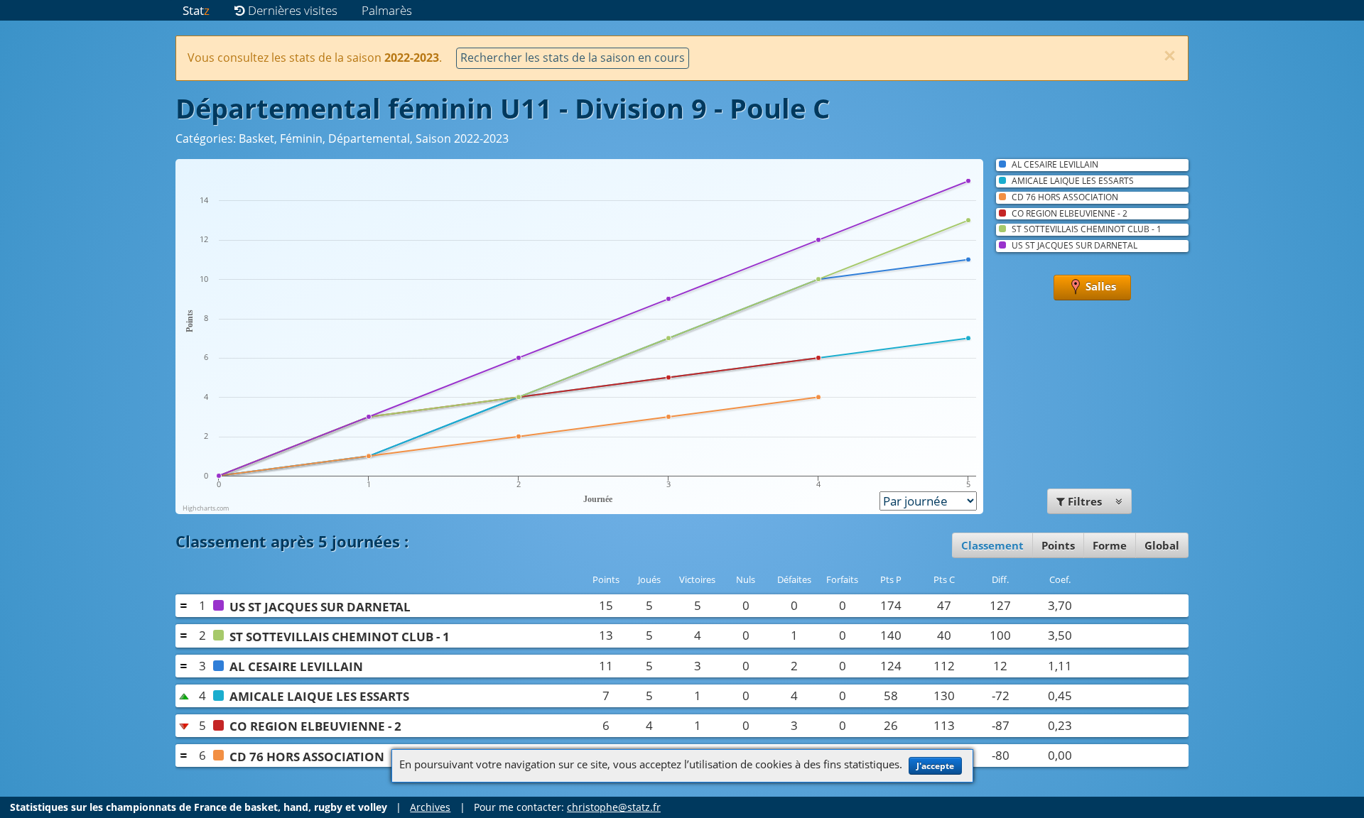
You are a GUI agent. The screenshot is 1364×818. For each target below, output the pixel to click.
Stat (196, 10)
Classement (992, 545)
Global (1161, 545)
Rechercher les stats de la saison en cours (572, 57)
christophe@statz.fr (614, 807)
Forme (1110, 545)
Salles (1099, 286)
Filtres (1085, 501)
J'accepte (935, 766)
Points (1058, 545)
